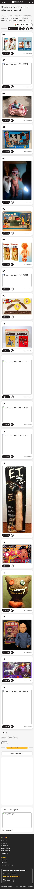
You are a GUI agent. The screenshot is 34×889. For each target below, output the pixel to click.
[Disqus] (17, 782)
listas (10, 737)
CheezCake (4, 853)
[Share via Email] (31, 28)
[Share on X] (23, 28)
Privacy (20, 886)
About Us (4, 862)
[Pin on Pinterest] (12, 53)
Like (5, 743)
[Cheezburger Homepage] (17, 2)
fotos (15, 737)
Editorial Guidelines (7, 865)
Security (24, 886)
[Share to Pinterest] (27, 28)
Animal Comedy (6, 848)
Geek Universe (5, 850)
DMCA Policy (30, 886)
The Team (4, 860)
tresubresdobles (28, 53)
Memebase (4, 845)
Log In (31, 2)
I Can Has (4, 840)
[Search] (5, 2)
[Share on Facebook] (20, 28)
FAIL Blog (4, 843)
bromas (4, 737)
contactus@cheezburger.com (11, 876)
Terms (17, 886)
